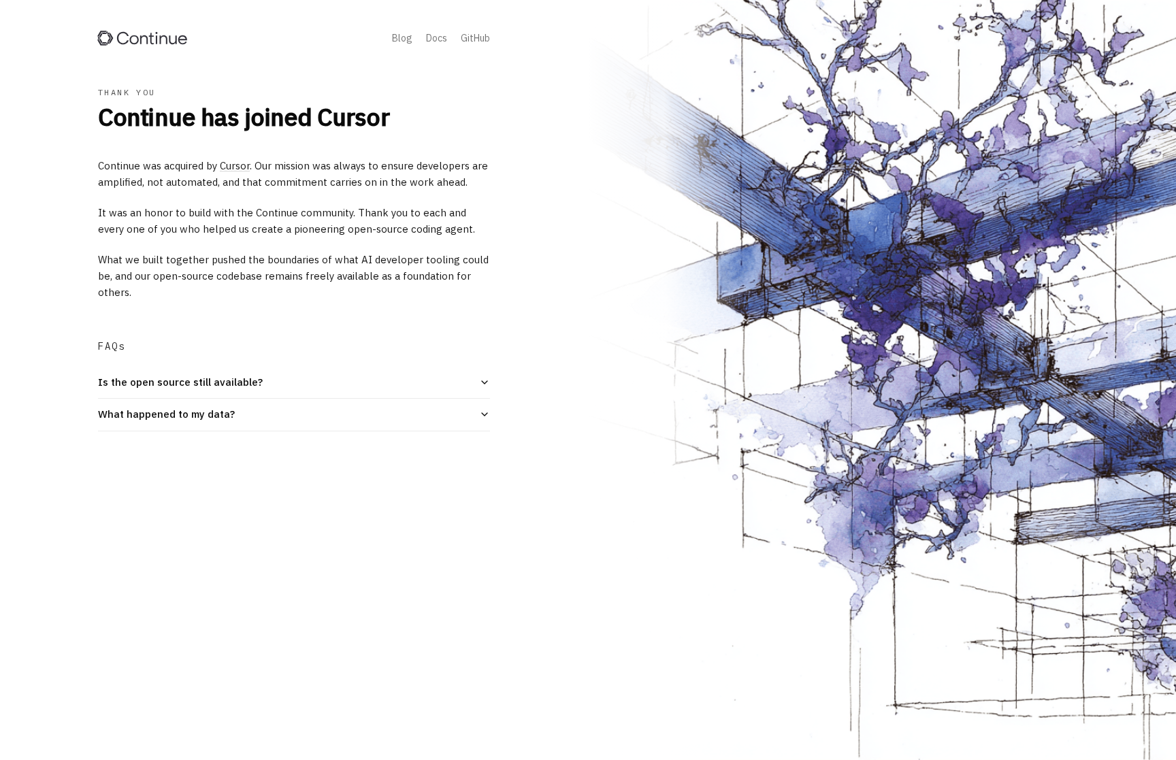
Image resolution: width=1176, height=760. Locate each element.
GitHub (475, 38)
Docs (436, 38)
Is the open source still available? (180, 382)
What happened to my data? (166, 414)
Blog (402, 38)
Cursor (235, 165)
